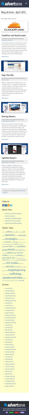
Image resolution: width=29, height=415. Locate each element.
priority (21, 258)
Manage (22, 412)
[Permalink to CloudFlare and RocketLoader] (14, 26)
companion (24, 242)
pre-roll (11, 258)
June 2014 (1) (9, 339)
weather (9, 280)
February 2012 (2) (10, 376)
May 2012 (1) (8, 371)
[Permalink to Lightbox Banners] (14, 149)
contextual (11, 244)
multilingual (10, 255)
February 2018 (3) (10, 293)
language (5, 253)
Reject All (17, 412)
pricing (18, 258)
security (10, 266)
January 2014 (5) (9, 347)
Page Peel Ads (8, 75)
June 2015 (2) (9, 327)
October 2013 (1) (9, 352)
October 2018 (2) (9, 291)
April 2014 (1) (8, 342)
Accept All (11, 412)
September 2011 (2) (10, 383)
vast (14, 277)
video (19, 277)
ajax (17, 232)
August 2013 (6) (9, 354)
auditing (3, 235)
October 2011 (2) (9, 381)
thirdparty (7, 274)
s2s (22, 263)
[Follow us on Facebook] (3, 205)
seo (15, 267)
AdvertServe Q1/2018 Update (13, 223)
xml (17, 280)
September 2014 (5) (10, 337)
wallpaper (6, 280)
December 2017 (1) (10, 296)
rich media (6, 79)
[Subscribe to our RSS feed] (8, 205)
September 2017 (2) (10, 300)
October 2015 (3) (9, 320)
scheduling (4, 266)
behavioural (16, 235)
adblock (9, 232)
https (16, 250)
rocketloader (10, 40)
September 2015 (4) (10, 322)
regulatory (14, 260)
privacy (23, 258)
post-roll (5, 258)
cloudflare (4, 40)
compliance (8, 244)
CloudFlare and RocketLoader (14, 35)
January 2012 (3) (9, 379)
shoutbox (18, 267)
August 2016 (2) (9, 313)
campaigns (11, 238)
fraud (15, 246)
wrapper (15, 280)
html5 (11, 249)
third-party (4, 274)
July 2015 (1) (8, 325)
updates (6, 277)
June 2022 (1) (9, 288)
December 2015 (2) (10, 315)
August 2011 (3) (9, 386)
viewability (24, 278)
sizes (22, 266)
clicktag (15, 242)
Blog (6, 18)
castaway (21, 239)
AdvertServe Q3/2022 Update (13, 213)
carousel (18, 239)
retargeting (4, 263)
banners (7, 121)
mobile (4, 255)
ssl (7, 270)
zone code (21, 280)
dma (18, 244)
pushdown (11, 260)
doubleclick (21, 244)
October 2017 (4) (9, 298)
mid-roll (20, 253)
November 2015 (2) (10, 318)
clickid (12, 242)
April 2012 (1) (8, 374)
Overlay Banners (9, 116)
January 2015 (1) (9, 335)
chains (3, 242)
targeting (13, 270)
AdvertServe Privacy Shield (12, 221)
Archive (9, 18)
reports (18, 260)
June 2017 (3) (9, 305)
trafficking (15, 273)
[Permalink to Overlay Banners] (14, 107)
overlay (3, 121)
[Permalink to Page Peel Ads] (14, 66)
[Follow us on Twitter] (11, 205)
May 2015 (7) (8, 330)
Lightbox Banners (9, 158)
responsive (23, 260)
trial (22, 274)
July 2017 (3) (8, 303)
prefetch (15, 258)
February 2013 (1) (10, 364)
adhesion (13, 232)
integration (21, 250)
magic (15, 253)
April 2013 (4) (8, 359)
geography (22, 246)
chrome (7, 242)
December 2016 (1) (10, 308)
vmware (3, 280)
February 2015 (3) (10, 332)
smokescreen (4, 270)
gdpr (16, 246)
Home (2, 18)
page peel (23, 255)
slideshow (24, 266)
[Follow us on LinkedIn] (6, 205)
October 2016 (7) (9, 310)
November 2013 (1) (10, 349)
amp (18, 232)
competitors (4, 244)
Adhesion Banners (10, 216)
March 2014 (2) (9, 344)
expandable (5, 246)
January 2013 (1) (9, 366)
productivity (5, 260)
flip (13, 246)
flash (10, 246)
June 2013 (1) (9, 357)
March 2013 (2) (9, 361)
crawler (16, 244)
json (3, 253)
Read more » (5, 56)
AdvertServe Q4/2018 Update (13, 218)
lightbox (3, 162)
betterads (22, 235)
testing (22, 270)
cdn (23, 239)
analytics (21, 232)
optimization (14, 255)
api (24, 232)
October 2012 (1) (9, 369)
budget (3, 239)
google (4, 250)
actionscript (4, 232)
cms (21, 242)
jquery (25, 250)
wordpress (12, 280)
